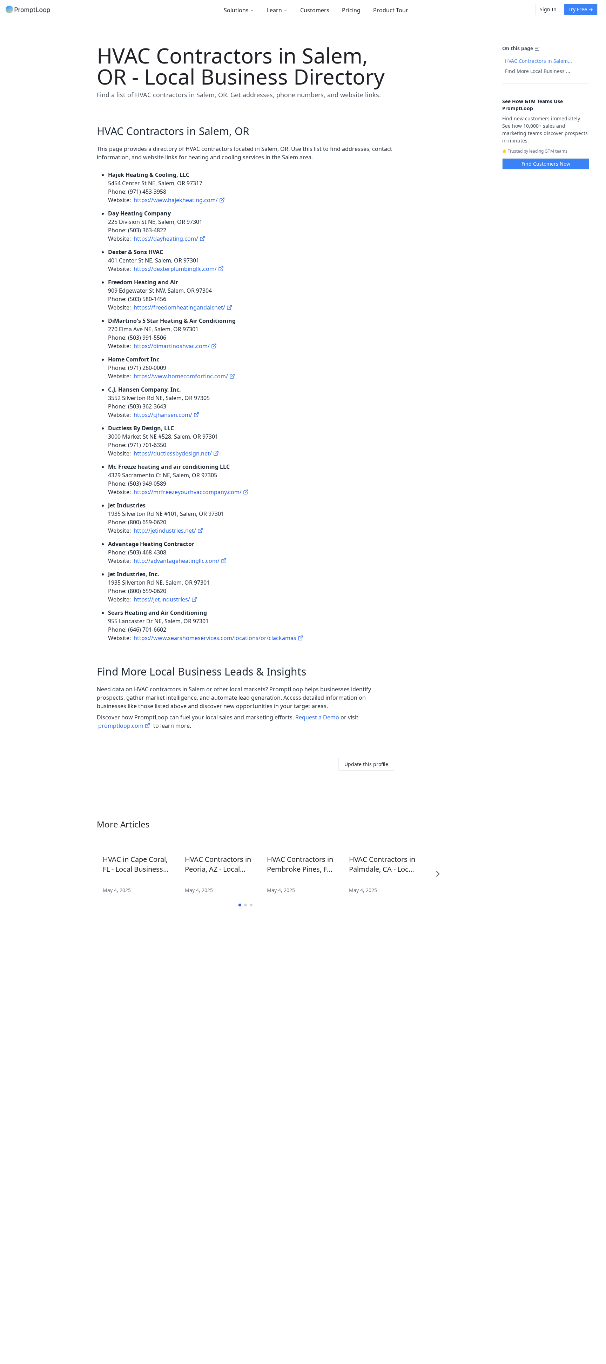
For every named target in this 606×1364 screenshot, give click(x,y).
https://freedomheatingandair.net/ (179, 307)
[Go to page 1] (239, 905)
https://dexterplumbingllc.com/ (175, 269)
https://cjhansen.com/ (163, 415)
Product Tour (390, 10)
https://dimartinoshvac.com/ (172, 346)
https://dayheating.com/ (166, 238)
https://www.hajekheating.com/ (176, 200)
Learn (274, 10)
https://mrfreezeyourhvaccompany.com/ (188, 492)
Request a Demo (317, 717)
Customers (314, 10)
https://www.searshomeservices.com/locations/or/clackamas (215, 638)
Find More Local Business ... (537, 71)
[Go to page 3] (251, 905)
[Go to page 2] (245, 905)
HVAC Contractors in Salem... (538, 61)
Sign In (548, 9)
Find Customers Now (545, 163)
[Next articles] (438, 874)
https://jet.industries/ (162, 599)
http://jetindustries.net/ (165, 530)
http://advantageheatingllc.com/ (177, 561)
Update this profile (366, 764)
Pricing (351, 10)
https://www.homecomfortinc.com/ (181, 376)
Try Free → (580, 9)
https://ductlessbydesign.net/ (173, 453)
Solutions (236, 10)
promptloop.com (120, 726)
